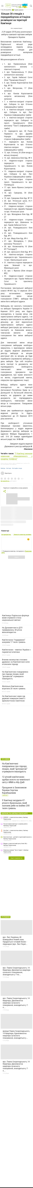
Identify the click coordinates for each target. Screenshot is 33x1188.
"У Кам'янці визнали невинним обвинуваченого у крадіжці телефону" (16, 456)
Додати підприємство (16, 858)
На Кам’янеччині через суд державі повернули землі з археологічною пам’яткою (13, 698)
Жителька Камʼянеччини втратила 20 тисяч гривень (13, 687)
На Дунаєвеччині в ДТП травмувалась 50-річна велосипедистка (12, 630)
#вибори (3, 468)
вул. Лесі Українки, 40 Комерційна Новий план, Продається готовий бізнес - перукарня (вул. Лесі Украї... (15, 940)
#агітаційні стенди (17, 468)
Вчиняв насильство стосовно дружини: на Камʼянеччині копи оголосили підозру (16, 661)
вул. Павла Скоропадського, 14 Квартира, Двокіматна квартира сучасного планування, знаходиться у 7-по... (16, 971)
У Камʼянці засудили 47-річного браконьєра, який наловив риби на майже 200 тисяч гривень (16, 804)
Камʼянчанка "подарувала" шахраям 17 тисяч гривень (13, 641)
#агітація (8, 468)
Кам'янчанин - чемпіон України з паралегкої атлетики (16, 651)
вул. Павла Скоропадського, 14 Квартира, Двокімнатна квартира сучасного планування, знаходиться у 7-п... (16, 1003)
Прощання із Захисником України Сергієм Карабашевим (14, 790)
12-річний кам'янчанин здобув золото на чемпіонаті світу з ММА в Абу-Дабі (16, 779)
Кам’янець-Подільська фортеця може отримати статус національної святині (15, 617)
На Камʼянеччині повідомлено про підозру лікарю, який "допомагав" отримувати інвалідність (15, 675)
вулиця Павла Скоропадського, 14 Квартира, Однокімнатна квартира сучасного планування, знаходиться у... (16, 1034)
